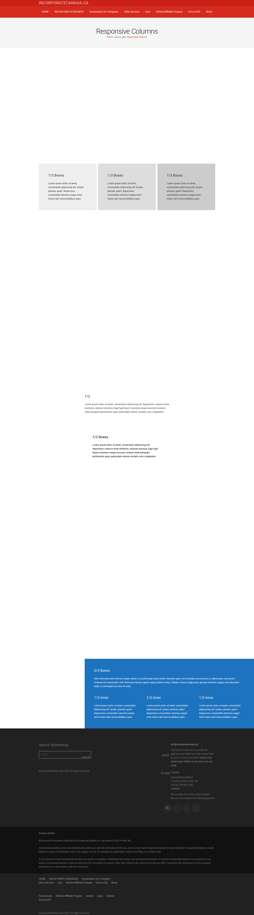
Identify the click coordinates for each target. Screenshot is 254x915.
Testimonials (45, 896)
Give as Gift (102, 882)
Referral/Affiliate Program (79, 882)
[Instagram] (186, 808)
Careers (90, 896)
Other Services (46, 882)
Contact (110, 896)
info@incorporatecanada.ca (184, 744)
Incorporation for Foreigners (96, 878)
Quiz (60, 882)
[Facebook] (177, 808)
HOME (42, 878)
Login (100, 896)
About (114, 882)
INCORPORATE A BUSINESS (63, 878)
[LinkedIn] (196, 808)
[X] (167, 808)
